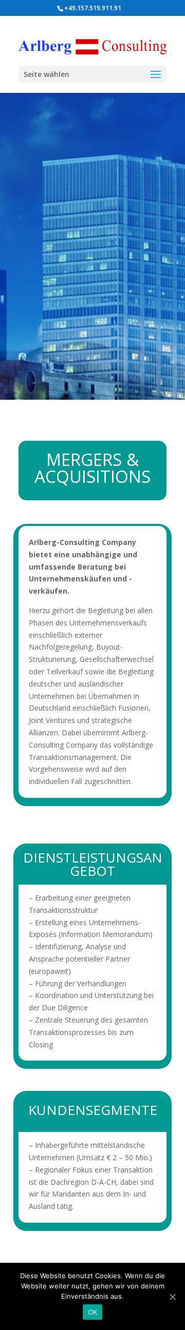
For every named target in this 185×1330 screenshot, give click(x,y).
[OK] (172, 1297)
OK (93, 1312)
